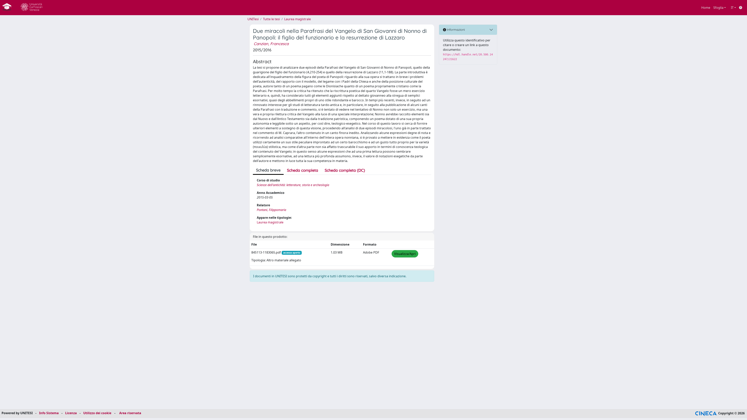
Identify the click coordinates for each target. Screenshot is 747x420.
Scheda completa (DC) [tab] (345, 170)
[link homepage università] (32, 7)
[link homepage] (8, 7)
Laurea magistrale (297, 19)
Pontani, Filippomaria (271, 210)
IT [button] (732, 7)
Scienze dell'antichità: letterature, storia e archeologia (293, 185)
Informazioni (455, 30)
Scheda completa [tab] (302, 170)
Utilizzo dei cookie (97, 413)
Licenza (71, 413)
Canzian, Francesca (271, 43)
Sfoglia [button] (718, 7)
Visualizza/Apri (405, 254)
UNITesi (253, 19)
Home (705, 7)
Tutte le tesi (271, 19)
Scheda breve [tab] (268, 170)
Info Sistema (49, 413)
